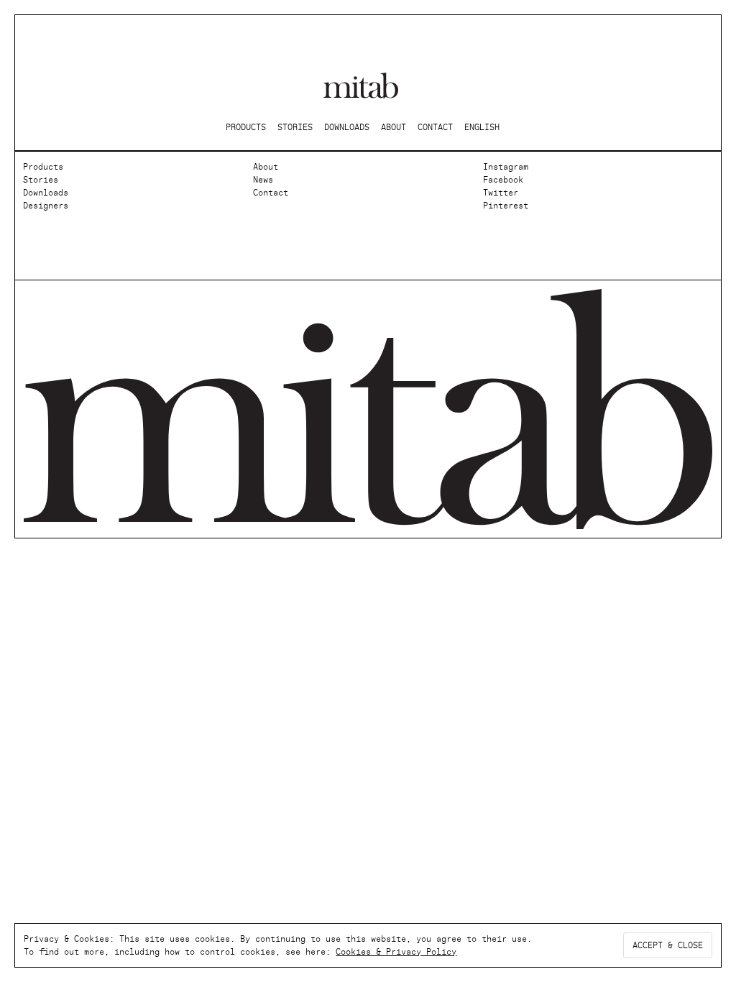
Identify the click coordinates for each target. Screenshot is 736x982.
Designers (45, 206)
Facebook (503, 180)
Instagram (505, 167)
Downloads (45, 193)
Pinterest (505, 206)
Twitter (500, 193)
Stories (40, 180)
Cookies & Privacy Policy (396, 952)
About (265, 167)
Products (43, 167)
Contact (270, 193)
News (263, 180)
